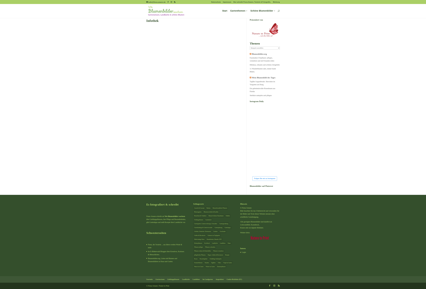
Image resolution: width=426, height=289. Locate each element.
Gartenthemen (237, 11)
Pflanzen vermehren (218, 251)
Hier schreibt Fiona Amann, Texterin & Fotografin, (252, 2)
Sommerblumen (198, 262)
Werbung (276, 2)
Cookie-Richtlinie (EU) (234, 279)
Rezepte (227, 255)
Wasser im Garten (198, 266)
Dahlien (228, 216)
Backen (208, 208)
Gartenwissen (160, 279)
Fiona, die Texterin (154, 245)
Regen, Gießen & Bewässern (215, 255)
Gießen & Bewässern (199, 235)
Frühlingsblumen (198, 220)
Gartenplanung (218, 227)
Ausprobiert (220, 279)
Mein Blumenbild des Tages (263, 78)
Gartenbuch (208, 220)
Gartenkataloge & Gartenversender (203, 227)
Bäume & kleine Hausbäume (216, 216)
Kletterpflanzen (198, 243)
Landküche (215, 243)
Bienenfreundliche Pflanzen (220, 208)
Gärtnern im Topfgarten (214, 235)
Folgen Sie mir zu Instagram (264, 178)
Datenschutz (216, 2)
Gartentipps (228, 227)
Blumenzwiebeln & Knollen (211, 212)
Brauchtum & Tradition (200, 216)
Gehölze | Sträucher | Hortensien (202, 231)
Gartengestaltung (223, 223)
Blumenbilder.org (259, 54)
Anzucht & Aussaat (199, 208)
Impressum (227, 2)
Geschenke (223, 231)
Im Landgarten (208, 279)
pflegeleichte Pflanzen (200, 255)
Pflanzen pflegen (198, 247)
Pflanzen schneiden (210, 247)
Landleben (222, 243)
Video (219, 262)
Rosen (195, 259)
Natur (229, 243)
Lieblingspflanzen (173, 279)
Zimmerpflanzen (221, 266)
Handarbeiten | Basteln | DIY (214, 239)
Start (224, 11)
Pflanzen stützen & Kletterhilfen (202, 251)
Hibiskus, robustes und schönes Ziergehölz (265, 65)
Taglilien (213, 262)
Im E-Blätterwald (154, 251)
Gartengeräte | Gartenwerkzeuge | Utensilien (205, 223)
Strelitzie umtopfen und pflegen (261, 95)
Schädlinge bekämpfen (216, 259)
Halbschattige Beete (199, 239)
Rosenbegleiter (203, 259)
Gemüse (215, 231)
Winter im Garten (210, 266)
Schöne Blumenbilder (261, 11)
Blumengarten (197, 212)
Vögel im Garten (227, 262)
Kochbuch (207, 243)
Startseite (149, 279)
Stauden (207, 262)
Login (244, 252)
